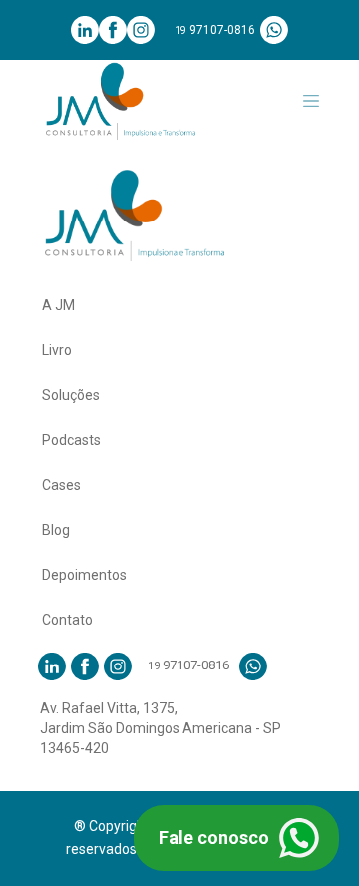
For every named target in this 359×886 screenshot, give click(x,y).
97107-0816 (215, 30)
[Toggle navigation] (310, 101)
